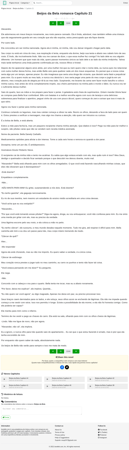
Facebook (103, 430)
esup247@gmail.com (69, 440)
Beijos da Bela (18, 8)
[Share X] (67, 367)
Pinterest (103, 435)
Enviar (6, 417)
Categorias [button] (25, 3)
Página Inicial (14, 3)
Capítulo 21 (29, 8)
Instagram (103, 437)
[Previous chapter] (53, 23)
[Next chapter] (76, 23)
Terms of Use (59, 432)
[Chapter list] (60, 23)
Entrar (125, 3)
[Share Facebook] (62, 367)
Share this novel (65, 357)
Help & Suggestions (62, 437)
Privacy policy (60, 435)
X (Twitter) (103, 432)
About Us (58, 430)
